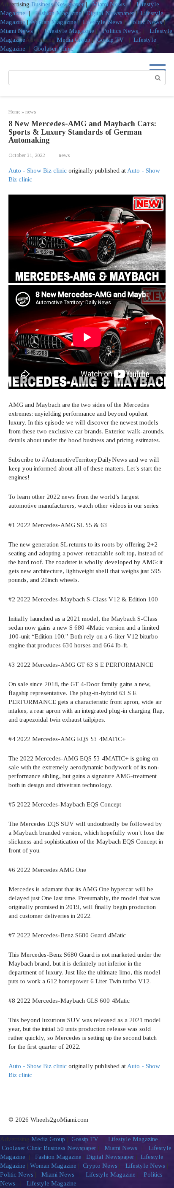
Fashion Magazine (58, 13)
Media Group (73, 39)
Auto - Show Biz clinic (37, 170)
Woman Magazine (53, 22)
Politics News (120, 30)
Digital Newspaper (110, 13)
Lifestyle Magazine (68, 30)
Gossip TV (111, 39)
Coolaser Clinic (53, 48)
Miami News (108, 4)
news (64, 155)
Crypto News (100, 1165)
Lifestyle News (101, 22)
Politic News (144, 22)
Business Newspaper (57, 4)
